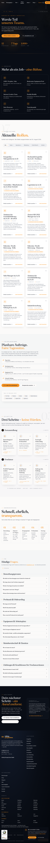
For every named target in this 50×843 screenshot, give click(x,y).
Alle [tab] (6, 145)
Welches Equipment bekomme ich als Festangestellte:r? (16, 625)
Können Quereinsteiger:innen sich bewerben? (14, 593)
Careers (40, 2)
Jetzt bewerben (18, 173)
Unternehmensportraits (32, 763)
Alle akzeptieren (32, 837)
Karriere (3, 789)
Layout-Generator (6, 786)
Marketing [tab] (27, 145)
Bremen (19, 805)
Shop (34, 2)
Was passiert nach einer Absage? (11, 589)
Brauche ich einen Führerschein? (11, 658)
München (36, 800)
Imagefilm (29, 739)
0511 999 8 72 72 (5, 752)
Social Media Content (31, 745)
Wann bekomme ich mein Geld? (10, 669)
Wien (3, 814)
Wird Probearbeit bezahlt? (9, 607)
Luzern (19, 822)
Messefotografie (30, 768)
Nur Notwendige (41, 837)
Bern (3, 822)
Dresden (35, 805)
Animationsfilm (30, 759)
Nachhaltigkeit (5, 784)
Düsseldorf (4, 803)
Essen (3, 805)
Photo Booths (22, 2)
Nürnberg (20, 807)
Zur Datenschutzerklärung (35, 715)
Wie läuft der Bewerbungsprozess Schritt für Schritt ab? (16, 578)
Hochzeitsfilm (30, 757)
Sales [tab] (11, 145)
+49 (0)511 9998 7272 (11, 721)
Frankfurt (19, 802)
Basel (35, 820)
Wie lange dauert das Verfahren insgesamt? (13, 582)
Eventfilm (29, 743)
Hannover (4, 807)
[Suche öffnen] (43, 2)
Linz (34, 814)
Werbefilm (29, 741)
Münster (19, 809)
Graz (19, 814)
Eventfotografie (30, 761)
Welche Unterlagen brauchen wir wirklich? (13, 585)
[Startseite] (7, 737)
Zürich (3, 820)
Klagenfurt (36, 815)
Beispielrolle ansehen (27, 385)
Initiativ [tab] (43, 145)
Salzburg (3, 815)
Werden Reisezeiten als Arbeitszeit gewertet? (14, 651)
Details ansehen (7, 173)
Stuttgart (35, 802)
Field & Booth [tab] (35, 145)
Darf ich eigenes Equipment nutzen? (11, 629)
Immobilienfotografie (31, 766)
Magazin (3, 780)
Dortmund (36, 803)
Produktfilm (29, 752)
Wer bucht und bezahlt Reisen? (10, 655)
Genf (19, 820)
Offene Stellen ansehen (10, 35)
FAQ (2, 782)
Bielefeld (35, 807)
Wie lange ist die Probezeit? (9, 604)
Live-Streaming (30, 754)
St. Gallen (36, 822)
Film (16, 2)
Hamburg (19, 800)
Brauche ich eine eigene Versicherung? (12, 676)
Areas (28, 2)
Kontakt (3, 791)
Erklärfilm (29, 750)
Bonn (3, 809)
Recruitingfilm (30, 748)
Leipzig (19, 803)
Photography (9, 2)
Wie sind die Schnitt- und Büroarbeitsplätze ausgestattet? (17, 633)
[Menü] (6, 831)
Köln (2, 802)
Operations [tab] (19, 145)
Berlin (3, 800)
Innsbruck (20, 815)
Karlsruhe (36, 809)
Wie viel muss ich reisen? (9, 647)
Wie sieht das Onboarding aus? (10, 611)
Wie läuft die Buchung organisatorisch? (12, 673)
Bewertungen (5, 775)
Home (3, 2)
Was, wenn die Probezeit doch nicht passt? (13, 615)
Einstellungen (32, 839)
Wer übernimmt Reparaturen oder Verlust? (13, 637)
